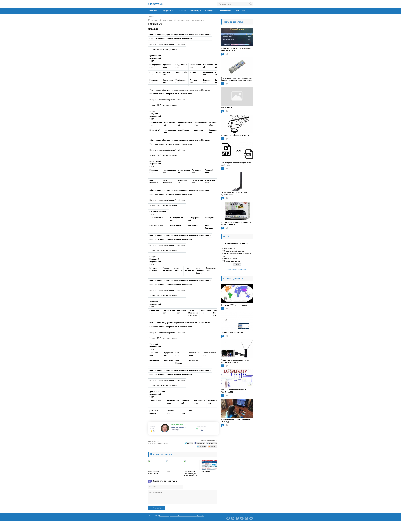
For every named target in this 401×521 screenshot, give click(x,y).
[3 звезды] (153, 443)
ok (228, 518)
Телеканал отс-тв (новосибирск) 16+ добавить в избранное (191, 473)
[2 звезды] (151, 443)
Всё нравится (229, 248)
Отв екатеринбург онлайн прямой (154, 472)
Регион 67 (169, 471)
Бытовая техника (224, 11)
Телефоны (182, 11)
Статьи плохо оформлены (234, 251)
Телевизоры (153, 11)
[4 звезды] (154, 443)
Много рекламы (230, 258)
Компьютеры (195, 11)
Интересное (240, 11)
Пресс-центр (206, 471)
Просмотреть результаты (237, 270)
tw (242, 518)
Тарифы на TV (167, 11)
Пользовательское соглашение (187, 516)
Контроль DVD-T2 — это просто (234, 305)
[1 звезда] (149, 443)
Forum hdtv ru (226, 108)
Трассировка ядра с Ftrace (232, 332)
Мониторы (209, 11)
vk (251, 518)
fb (237, 518)
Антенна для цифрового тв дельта (235, 135)
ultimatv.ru (155, 4)
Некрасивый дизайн (232, 261)
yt (232, 518)
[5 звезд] (156, 443)
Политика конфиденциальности (168, 516)
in (246, 518)
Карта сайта (200, 516)
